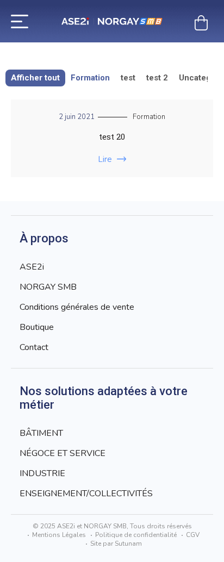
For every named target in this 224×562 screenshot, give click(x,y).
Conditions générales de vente (77, 307)
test (128, 78)
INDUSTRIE (42, 473)
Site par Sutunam (116, 543)
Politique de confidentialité (136, 534)
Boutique (37, 327)
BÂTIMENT (41, 433)
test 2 (157, 78)
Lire (105, 159)
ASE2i (32, 267)
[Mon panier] (201, 22)
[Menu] (19, 21)
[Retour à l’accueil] (112, 21)
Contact (34, 347)
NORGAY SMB (48, 287)
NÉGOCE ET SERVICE (62, 453)
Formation (90, 78)
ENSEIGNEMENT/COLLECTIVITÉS (86, 493)
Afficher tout (35, 78)
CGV (193, 534)
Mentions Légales (59, 534)
